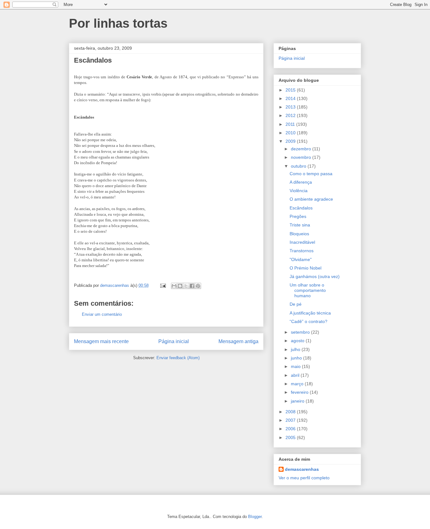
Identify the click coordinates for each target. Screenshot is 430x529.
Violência (299, 190)
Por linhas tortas (118, 23)
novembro (301, 157)
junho (297, 357)
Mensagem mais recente (101, 341)
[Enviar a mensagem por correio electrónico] (162, 285)
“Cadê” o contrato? (308, 321)
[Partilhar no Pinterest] (198, 286)
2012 (291, 115)
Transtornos (302, 250)
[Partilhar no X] (186, 286)
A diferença (301, 182)
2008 (291, 411)
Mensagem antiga (238, 341)
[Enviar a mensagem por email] (174, 286)
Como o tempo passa (311, 173)
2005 (291, 437)
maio (296, 366)
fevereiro (300, 392)
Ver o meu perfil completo (304, 477)
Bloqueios (299, 233)
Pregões (298, 216)
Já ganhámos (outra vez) (315, 276)
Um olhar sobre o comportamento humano (308, 290)
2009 (291, 141)
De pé (296, 304)
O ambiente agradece (311, 199)
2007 (291, 420)
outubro (299, 166)
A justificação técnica (310, 312)
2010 (291, 132)
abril (296, 375)
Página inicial (173, 341)
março (298, 383)
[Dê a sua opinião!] (180, 286)
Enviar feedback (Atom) (178, 357)
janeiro (298, 401)
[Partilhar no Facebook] (192, 286)
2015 (291, 89)
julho (296, 349)
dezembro (301, 148)
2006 (291, 428)
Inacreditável (302, 242)
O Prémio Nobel (305, 267)
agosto (298, 340)
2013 (291, 106)
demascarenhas (302, 469)
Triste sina (300, 224)
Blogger (255, 516)
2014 (291, 98)
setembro (301, 332)
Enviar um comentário (102, 314)
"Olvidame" (301, 259)
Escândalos (301, 207)
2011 (291, 124)
